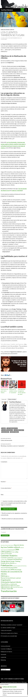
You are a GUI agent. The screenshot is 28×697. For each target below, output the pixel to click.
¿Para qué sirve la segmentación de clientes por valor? (22, 392)
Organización (6, 580)
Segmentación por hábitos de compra (10, 585)
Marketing (3, 660)
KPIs (12, 569)
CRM (17, 549)
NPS (8, 576)
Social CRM (15, 587)
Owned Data (4, 584)
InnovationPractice (6, 569)
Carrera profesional (5, 646)
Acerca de (4, 399)
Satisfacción (14, 584)
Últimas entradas (12, 399)
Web (2, 494)
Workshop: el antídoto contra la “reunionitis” (13, 391)
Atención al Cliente (4, 545)
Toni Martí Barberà (7, 10)
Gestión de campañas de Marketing (19, 565)
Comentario (4, 461)
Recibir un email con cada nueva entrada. (12, 518)
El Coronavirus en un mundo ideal (9, 636)
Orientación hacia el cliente (11, 582)
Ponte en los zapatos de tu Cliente (5, 391)
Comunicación (11, 549)
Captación (22, 547)
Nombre (3, 481)
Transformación (9, 591)
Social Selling (20, 587)
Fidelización (6, 565)
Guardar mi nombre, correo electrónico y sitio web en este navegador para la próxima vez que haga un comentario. (14, 502)
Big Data (4, 547)
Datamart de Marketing (14, 559)
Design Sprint (5, 431)
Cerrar (26, 684)
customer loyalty (18, 430)
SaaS (10, 584)
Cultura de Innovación (6, 439)
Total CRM (10, 588)
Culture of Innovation (6, 553)
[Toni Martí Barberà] (5, 405)
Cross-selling (15, 552)
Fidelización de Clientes (7, 29)
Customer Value (4, 559)
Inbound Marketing (6, 567)
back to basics (11, 545)
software (3, 588)
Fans (16, 563)
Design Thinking (14, 431)
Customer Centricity (7, 430)
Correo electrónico (6, 488)
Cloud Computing (4, 549)
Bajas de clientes (19, 545)
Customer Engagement (17, 557)
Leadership (3, 657)
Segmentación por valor (7, 587)
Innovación (3, 654)
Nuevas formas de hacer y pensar (11, 578)
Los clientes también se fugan (8, 627)
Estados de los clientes (7, 563)
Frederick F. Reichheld (16, 190)
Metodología (18, 569)
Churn (3, 428)
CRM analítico (6, 552)
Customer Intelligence (6, 649)
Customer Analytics (12, 428)
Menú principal (26, 10)
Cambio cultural (13, 547)
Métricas (4, 576)
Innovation (14, 567)
